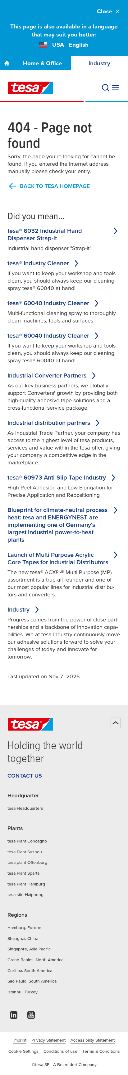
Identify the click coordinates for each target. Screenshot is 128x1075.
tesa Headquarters (25, 808)
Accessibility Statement (93, 1040)
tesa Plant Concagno (27, 840)
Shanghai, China (22, 938)
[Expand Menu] (116, 88)
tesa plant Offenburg (27, 862)
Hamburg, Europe (24, 927)
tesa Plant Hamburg (26, 883)
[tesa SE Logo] (30, 88)
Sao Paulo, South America (32, 981)
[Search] (106, 88)
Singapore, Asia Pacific (29, 948)
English (79, 44)
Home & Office (42, 63)
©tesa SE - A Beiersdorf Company (64, 1064)
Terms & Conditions (101, 1051)
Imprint (19, 1040)
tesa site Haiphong (25, 894)
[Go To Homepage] (7, 63)
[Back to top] (116, 723)
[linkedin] (13, 1017)
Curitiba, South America (29, 970)
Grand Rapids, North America (35, 959)
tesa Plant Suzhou (24, 851)
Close (104, 11)
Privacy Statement (48, 1040)
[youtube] (31, 1017)
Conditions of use (60, 1051)
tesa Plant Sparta (23, 873)
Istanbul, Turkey (22, 991)
